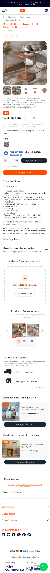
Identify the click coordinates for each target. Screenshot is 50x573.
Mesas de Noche (12, 20)
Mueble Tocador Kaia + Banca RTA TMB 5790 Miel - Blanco (33, 408)
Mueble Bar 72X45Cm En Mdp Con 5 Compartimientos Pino (32, 446)
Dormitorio (25, 17)
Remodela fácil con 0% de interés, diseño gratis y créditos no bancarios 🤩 (25, 3)
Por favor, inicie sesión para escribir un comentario (25, 485)
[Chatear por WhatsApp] (43, 567)
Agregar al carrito (34, 160)
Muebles (12, 17)
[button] (6, 144)
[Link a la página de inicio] (3, 17)
